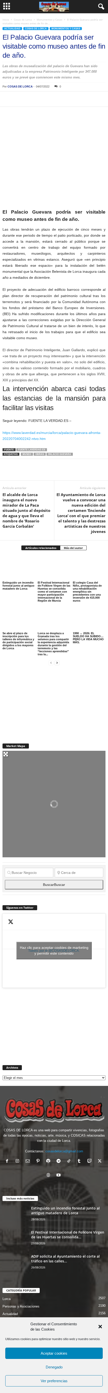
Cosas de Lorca (23, 19)
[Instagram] (18, 1161)
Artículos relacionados (40, 548)
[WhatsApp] (42, 99)
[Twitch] (90, 1161)
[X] (19, 99)
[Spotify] (49, 1161)
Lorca (7, 1299)
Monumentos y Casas (49, 19)
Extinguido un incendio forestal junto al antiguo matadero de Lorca (18, 585)
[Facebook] (8, 99)
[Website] (49, 1175)
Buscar (54, 885)
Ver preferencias (54, 1381)
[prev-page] (50, 662)
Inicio (6, 19)
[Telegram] (54, 99)
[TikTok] (70, 1161)
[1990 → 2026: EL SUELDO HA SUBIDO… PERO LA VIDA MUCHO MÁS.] (89, 618)
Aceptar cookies (54, 1353)
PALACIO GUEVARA (59, 454)
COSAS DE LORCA (20, 86)
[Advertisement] (40, 701)
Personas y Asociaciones (21, 1306)
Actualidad (12, 28)
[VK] (88, 99)
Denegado (54, 1367)
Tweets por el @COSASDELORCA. (54, 950)
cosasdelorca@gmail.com (64, 1151)
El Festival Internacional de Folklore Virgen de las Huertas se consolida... (67, 1234)
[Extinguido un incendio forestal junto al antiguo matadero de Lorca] (19, 567)
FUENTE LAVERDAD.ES (31, 449)
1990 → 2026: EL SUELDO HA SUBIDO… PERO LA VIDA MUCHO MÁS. (88, 638)
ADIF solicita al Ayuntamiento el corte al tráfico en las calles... (65, 1258)
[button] (100, 1326)
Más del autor (73, 548)
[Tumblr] (80, 1161)
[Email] (77, 99)
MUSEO (27, 454)
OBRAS (39, 454)
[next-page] (57, 662)
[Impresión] (65, 99)
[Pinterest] (31, 99)
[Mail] (29, 1161)
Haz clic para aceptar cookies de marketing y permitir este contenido (54, 950)
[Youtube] (59, 1175)
